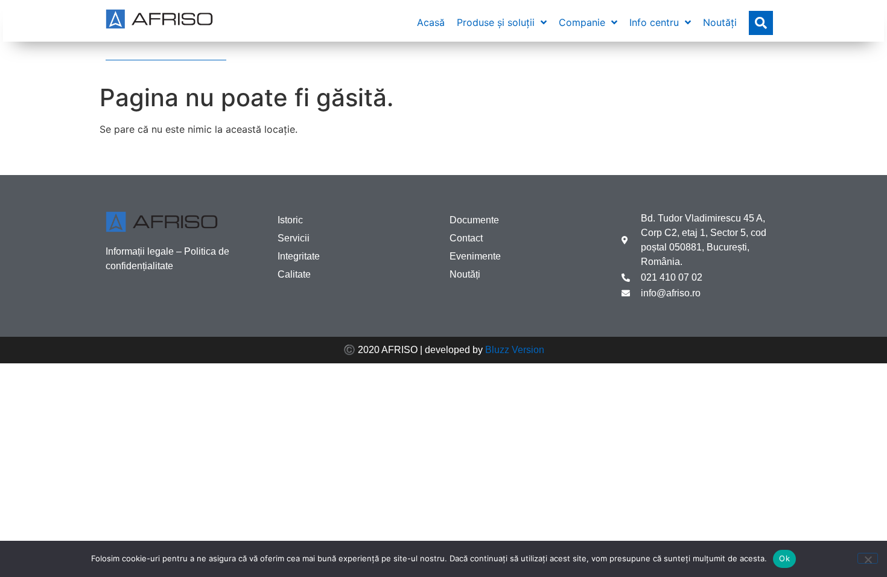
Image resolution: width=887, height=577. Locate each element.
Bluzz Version (514, 350)
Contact (466, 238)
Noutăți (465, 274)
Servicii (294, 238)
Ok (784, 558)
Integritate (299, 256)
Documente (474, 220)
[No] (867, 558)
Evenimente (475, 256)
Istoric (290, 220)
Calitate (294, 274)
